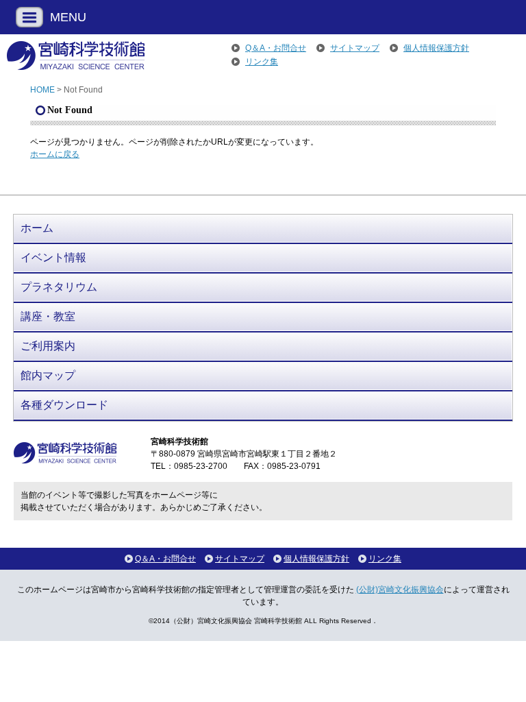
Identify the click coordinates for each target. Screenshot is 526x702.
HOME (42, 90)
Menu (29, 17)
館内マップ (48, 375)
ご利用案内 (48, 346)
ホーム (37, 228)
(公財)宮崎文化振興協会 (400, 589)
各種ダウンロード (64, 405)
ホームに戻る (54, 154)
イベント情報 (53, 257)
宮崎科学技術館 (76, 55)
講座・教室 (48, 316)
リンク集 (261, 61)
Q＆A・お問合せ (275, 48)
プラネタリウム (59, 287)
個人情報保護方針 (436, 48)
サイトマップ (354, 48)
